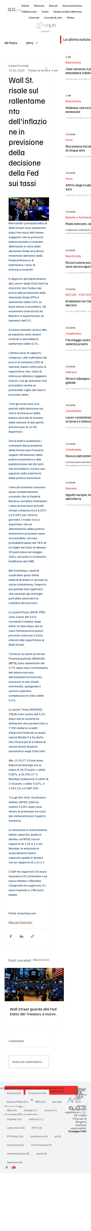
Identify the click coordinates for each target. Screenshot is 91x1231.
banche (15, 1093)
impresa (15, 1119)
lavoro (52, 1110)
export (43, 1153)
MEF (41, 1101)
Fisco (69, 140)
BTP (38, 1127)
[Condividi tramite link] (32, 936)
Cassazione (38, 1093)
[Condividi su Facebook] (11, 936)
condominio (40, 1136)
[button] (25, 6)
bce (58, 1101)
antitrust (37, 1119)
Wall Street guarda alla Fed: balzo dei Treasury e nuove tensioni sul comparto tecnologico (33, 1011)
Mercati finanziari (20, 922)
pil (59, 1136)
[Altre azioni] (46, 68)
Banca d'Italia (19, 1101)
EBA (13, 1110)
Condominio (74, 333)
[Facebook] (71, 1108)
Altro (29, 43)
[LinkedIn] (84, 1108)
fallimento (16, 1162)
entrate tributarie (19, 1153)
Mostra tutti (41, 960)
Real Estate (73, 62)
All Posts (10, 43)
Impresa (71, 372)
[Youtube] (77, 1108)
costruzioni (17, 1127)
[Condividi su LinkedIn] (21, 936)
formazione (17, 1145)
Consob (32, 1110)
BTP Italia (16, 1136)
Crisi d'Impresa (42, 1145)
